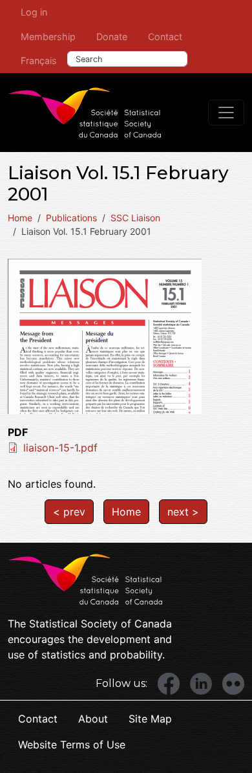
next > (183, 511)
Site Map (150, 718)
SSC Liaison (135, 217)
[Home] (85, 112)
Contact (165, 36)
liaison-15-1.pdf (60, 447)
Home (20, 217)
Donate (111, 36)
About (93, 718)
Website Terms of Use (71, 744)
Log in (34, 11)
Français (39, 60)
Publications (71, 217)
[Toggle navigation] (226, 112)
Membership (48, 36)
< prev (69, 511)
